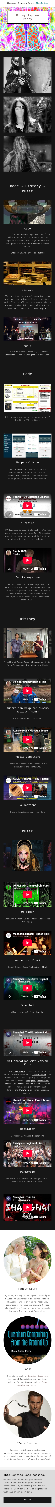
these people (39, 308)
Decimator (10, 355)
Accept (27, 1500)
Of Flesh (27, 922)
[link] (27, 19)
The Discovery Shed (36, 665)
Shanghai (30, 355)
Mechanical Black (38, 967)
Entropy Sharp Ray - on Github (28, 253)
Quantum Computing (38, 1376)
